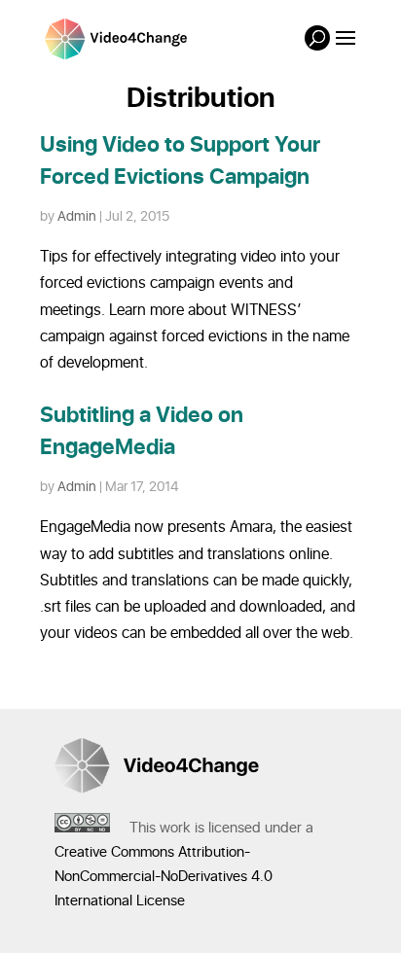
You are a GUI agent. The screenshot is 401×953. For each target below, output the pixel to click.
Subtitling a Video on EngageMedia (141, 432)
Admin (76, 216)
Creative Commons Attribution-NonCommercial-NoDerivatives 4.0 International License (164, 876)
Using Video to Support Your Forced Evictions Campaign (180, 161)
